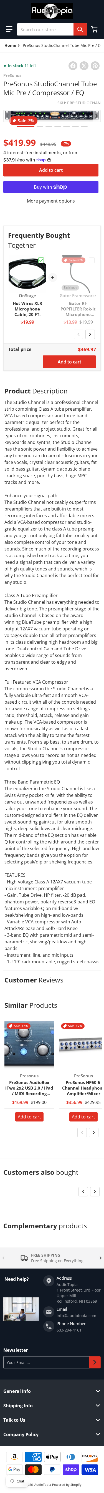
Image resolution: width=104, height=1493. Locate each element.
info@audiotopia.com (76, 1315)
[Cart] (95, 29)
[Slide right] (96, 116)
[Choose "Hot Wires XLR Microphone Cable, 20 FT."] (41, 260)
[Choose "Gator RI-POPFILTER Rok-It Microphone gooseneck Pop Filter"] (92, 260)
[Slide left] (7, 116)
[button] (9, 29)
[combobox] (52, 29)
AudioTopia (42, 1484)
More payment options (51, 201)
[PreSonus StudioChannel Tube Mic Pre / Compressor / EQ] (25, 126)
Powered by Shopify (67, 1484)
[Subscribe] (95, 1362)
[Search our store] (80, 29)
